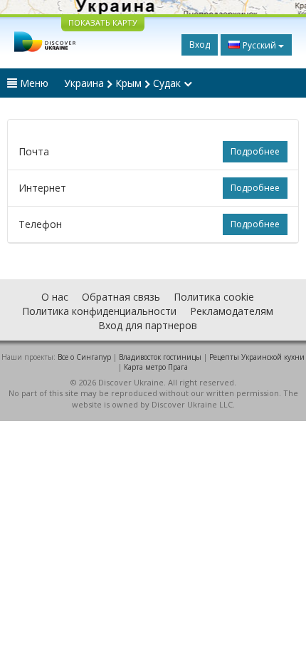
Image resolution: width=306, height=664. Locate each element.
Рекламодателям (231, 311)
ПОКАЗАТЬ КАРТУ (102, 22)
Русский (259, 45)
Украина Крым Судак (124, 83)
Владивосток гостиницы (160, 357)
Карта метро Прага (156, 367)
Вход (199, 44)
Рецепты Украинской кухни (257, 357)
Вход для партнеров (147, 325)
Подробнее (255, 151)
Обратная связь (121, 297)
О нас (54, 297)
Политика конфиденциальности (99, 311)
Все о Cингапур (84, 357)
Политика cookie (214, 297)
